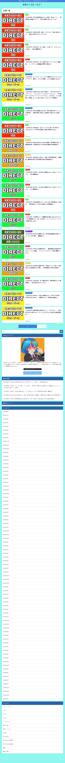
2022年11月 (6, 579)
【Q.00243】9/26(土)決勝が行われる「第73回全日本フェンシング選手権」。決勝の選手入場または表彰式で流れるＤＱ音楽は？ (43, 112)
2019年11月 (6, 691)
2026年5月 (5, 422)
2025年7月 (5, 460)
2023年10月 (6, 538)
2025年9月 (5, 452)
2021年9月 (5, 631)
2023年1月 (5, 572)
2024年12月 (6, 486)
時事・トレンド (29, 231)
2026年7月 (5, 415)
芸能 (27, 14)
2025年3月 (5, 475)
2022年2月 (5, 613)
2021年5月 (5, 646)
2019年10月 (6, 695)
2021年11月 (6, 624)
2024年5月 (5, 512)
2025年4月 (5, 471)
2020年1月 (5, 683)
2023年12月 (6, 530)
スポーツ (27, 59)
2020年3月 (5, 676)
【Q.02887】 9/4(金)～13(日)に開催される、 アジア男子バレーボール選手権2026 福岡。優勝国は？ (28, 391)
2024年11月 (6, 489)
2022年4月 (5, 605)
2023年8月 (5, 545)
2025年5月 (5, 467)
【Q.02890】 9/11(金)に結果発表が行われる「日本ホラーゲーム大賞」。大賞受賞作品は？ (25, 382)
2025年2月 (5, 478)
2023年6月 (5, 553)
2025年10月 (6, 448)
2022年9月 (5, 586)
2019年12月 (6, 687)
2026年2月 (5, 433)
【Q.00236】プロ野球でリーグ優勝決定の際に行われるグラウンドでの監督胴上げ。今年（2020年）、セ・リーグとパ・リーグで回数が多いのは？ (43, 219)
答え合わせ (6, 736)
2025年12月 (6, 441)
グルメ (4, 710)
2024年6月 (5, 508)
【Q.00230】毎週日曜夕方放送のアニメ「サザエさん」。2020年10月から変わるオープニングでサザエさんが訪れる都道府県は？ (43, 312)
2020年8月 (5, 672)
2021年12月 (6, 620)
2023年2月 (5, 568)
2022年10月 (6, 583)
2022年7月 (5, 594)
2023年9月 (5, 542)
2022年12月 (6, 575)
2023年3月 (5, 564)
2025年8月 (5, 456)
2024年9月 (5, 497)
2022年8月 (5, 590)
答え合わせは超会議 (8, 744)
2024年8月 (5, 501)
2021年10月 (6, 627)
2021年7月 (5, 639)
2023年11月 (6, 534)
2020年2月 (5, 680)
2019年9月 (5, 698)
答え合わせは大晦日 (8, 740)
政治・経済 (6, 725)
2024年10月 (6, 493)
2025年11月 (6, 445)
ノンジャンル (6, 721)
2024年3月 (5, 519)
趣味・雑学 (28, 154)
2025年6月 (5, 463)
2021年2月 (5, 657)
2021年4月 (5, 650)
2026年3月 (5, 430)
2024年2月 (5, 523)
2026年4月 (5, 426)
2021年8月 (5, 635)
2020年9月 (5, 669)
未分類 (4, 732)
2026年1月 (5, 437)
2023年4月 (5, 560)
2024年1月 (5, 527)
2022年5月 (5, 601)
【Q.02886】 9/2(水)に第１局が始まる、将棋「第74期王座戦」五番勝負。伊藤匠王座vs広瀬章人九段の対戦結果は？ (32, 395)
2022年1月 (5, 616)
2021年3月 (5, 654)
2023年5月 (5, 557)
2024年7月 (5, 504)
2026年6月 (5, 419)
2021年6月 (5, 642)
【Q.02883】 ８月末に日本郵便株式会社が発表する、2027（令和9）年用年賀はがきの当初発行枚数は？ (29, 398)
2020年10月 (6, 665)
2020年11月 (6, 661)
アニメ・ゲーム (29, 74)
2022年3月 (5, 609)
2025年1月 (5, 482)
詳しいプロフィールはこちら (32, 372)
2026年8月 (5, 411)
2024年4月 (5, 516)
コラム (4, 714)
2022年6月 (5, 598)
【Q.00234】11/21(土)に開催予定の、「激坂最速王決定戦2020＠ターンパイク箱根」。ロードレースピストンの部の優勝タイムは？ (43, 250)
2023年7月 (5, 549)
